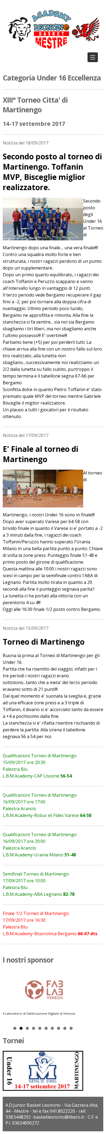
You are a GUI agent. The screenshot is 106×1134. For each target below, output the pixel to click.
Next (79, 998)
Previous (7, 998)
